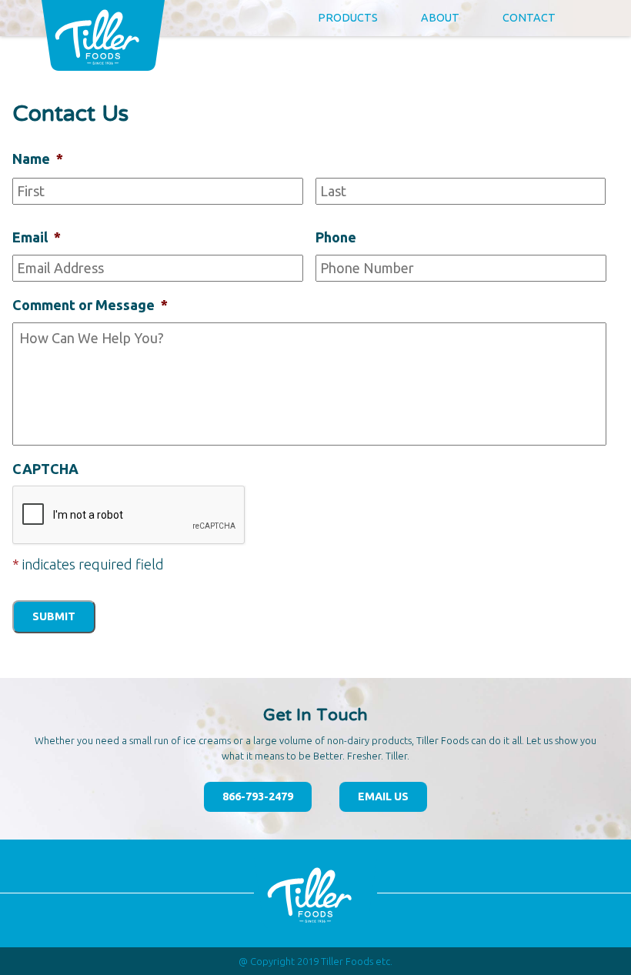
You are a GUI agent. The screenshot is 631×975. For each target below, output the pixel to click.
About (440, 18)
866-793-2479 (257, 796)
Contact (529, 18)
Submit (53, 616)
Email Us (383, 796)
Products (348, 18)
